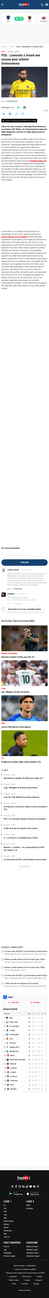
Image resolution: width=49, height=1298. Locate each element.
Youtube (27, 1280)
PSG (3, 52)
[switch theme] (42, 4)
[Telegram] (10, 114)
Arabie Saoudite (9, 653)
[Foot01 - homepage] (24, 4)
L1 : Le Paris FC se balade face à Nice (21, 838)
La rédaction (13, 1276)
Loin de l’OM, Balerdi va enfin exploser (22, 797)
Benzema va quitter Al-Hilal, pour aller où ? (23, 778)
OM (3, 723)
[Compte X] (12, 1186)
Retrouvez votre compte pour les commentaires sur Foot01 (25, 1273)
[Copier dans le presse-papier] (16, 114)
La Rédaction (11, 101)
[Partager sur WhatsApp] (18, 107)
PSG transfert (27, 1276)
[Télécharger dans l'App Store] (33, 1193)
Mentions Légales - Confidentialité (24, 1266)
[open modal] (46, 4)
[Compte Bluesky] (34, 1186)
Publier (25, 562)
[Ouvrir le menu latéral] (2, 4)
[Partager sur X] (3, 114)
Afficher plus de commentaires (24, 609)
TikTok (14, 1284)
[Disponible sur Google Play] (16, 1193)
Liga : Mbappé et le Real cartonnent (20, 788)
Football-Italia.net (37, 161)
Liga (3, 688)
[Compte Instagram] (19, 1186)
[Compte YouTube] (30, 1186)
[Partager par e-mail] (23, 114)
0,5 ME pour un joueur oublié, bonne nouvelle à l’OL (25, 808)
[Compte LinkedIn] (23, 1186)
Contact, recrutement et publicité (25, 1269)
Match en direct (14, 1280)
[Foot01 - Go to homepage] (24, 1178)
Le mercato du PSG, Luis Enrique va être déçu (25, 859)
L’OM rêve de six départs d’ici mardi (20, 828)
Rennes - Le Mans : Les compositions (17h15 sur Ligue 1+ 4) (24, 848)
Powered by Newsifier (24, 1290)
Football (39, 1276)
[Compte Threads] (38, 1186)
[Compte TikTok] (27, 1186)
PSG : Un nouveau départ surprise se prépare (25, 819)
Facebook (25, 1284)
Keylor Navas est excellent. (14, 237)
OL (2, 758)
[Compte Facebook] (16, 1186)
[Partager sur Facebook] (24, 107)
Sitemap (36, 1284)
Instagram (38, 1280)
